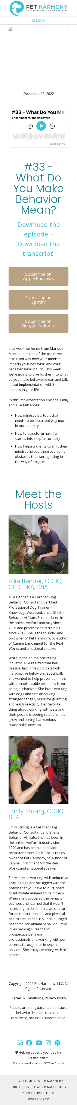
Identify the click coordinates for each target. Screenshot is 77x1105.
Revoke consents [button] (38, 1099)
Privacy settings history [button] (38, 1093)
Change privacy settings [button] (50, 1087)
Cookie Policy (20, 1087)
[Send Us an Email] (20, 1043)
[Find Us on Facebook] (29, 1043)
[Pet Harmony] (38, 8)
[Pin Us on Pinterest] (57, 1043)
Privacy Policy (55, 998)
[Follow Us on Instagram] (48, 1043)
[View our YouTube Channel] (39, 1043)
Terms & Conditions (27, 998)
